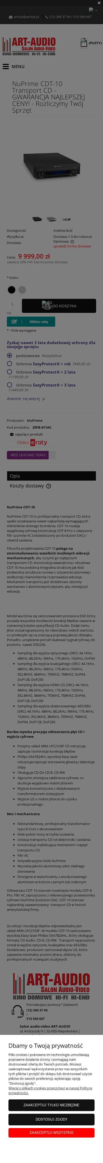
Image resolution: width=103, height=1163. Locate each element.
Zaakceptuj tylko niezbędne (51, 1105)
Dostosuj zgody (52, 1119)
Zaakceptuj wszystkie (52, 1133)
